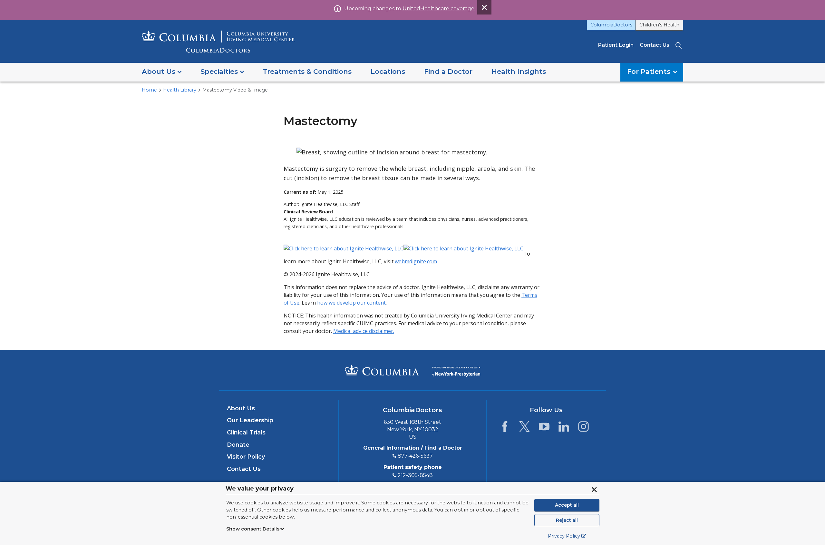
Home (149, 90)
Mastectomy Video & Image (235, 90)
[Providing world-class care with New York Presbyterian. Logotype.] (456, 369)
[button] (161, 72)
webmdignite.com (416, 261)
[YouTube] (544, 428)
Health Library (179, 90)
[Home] (218, 41)
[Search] (679, 45)
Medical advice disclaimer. (363, 331)
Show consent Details (252, 529)
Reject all (567, 520)
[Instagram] (583, 428)
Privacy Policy (564, 536)
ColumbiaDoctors (611, 25)
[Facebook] (505, 428)
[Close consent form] (594, 489)
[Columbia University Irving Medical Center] (382, 370)
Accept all (567, 505)
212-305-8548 (415, 475)
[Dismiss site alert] (484, 7)
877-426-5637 (415, 456)
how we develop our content (351, 302)
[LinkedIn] (563, 428)
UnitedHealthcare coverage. (439, 8)
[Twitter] (524, 428)
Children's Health (659, 25)
